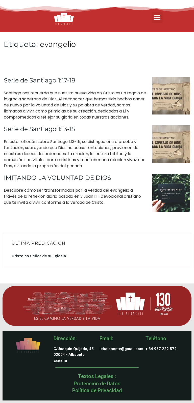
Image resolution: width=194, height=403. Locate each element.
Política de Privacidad (97, 390)
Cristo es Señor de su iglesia (39, 255)
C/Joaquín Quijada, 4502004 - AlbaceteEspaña (74, 355)
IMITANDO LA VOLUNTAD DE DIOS (57, 177)
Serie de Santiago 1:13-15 (39, 129)
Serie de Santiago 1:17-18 (39, 80)
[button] (157, 17)
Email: (106, 338)
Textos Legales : (97, 376)
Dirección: (65, 338)
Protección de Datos (97, 384)
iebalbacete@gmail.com (121, 349)
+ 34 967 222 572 (161, 349)
